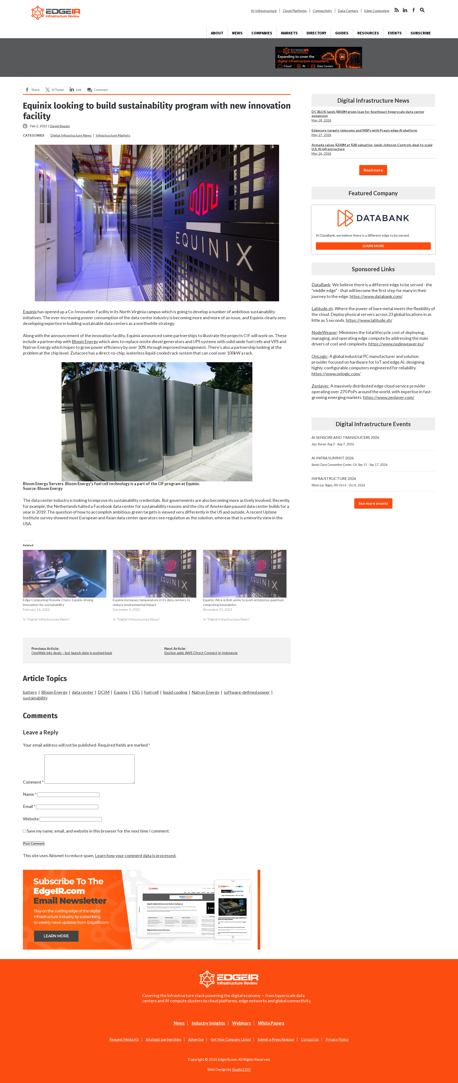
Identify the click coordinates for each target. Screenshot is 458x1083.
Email (29, 806)
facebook (413, 10)
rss (396, 10)
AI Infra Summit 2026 (350, 461)
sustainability (35, 698)
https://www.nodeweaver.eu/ (396, 343)
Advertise (196, 1039)
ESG (136, 692)
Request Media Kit (124, 1039)
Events (395, 33)
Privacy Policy (337, 1039)
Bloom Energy (85, 341)
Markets (289, 33)
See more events (373, 503)
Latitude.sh (322, 308)
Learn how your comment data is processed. (135, 855)
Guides (342, 33)
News (237, 33)
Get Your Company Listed (231, 1039)
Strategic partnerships (163, 1039)
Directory (316, 33)
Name (29, 794)
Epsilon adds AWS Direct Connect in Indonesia (200, 653)
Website (31, 818)
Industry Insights (208, 1023)
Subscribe (421, 33)
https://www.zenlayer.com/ (388, 397)
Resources (368, 33)
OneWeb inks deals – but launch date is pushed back (71, 653)
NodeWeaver (324, 332)
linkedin (405, 10)
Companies (261, 33)
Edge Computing (376, 11)
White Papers (271, 1023)
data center (83, 692)
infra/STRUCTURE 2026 (338, 481)
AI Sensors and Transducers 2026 (345, 440)
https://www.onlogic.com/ (336, 373)
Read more (373, 170)
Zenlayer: (321, 385)
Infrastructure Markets (113, 135)
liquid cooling (175, 692)
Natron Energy (205, 692)
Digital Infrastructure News (71, 135)
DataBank (321, 284)
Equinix (30, 311)
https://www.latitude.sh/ (369, 320)
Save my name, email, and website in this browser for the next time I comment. (98, 830)
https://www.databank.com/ (376, 296)
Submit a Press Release (276, 1039)
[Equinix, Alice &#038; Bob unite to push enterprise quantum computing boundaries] (245, 574)
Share (35, 90)
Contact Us (310, 1039)
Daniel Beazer (60, 126)
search (422, 10)
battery (30, 692)
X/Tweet (58, 90)
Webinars (241, 1023)
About (217, 33)
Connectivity (322, 11)
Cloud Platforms (295, 11)
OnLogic (320, 356)
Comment (101, 90)
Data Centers (348, 11)
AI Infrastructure (264, 11)
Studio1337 (241, 1069)
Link (79, 90)
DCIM (103, 692)
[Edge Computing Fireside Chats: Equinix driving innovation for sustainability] (65, 574)
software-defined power (247, 692)
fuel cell (151, 692)
